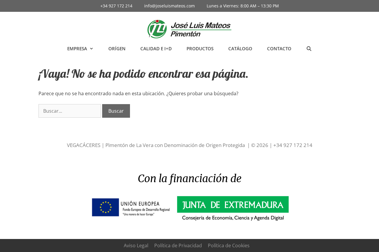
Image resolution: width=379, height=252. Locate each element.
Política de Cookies (229, 245)
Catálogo (240, 48)
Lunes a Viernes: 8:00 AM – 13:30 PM (243, 6)
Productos (200, 48)
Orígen (117, 48)
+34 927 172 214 (116, 6)
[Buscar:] (70, 111)
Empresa (77, 48)
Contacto (279, 48)
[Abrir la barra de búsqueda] (309, 48)
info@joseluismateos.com (169, 6)
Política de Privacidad (178, 245)
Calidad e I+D (156, 48)
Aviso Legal (136, 245)
